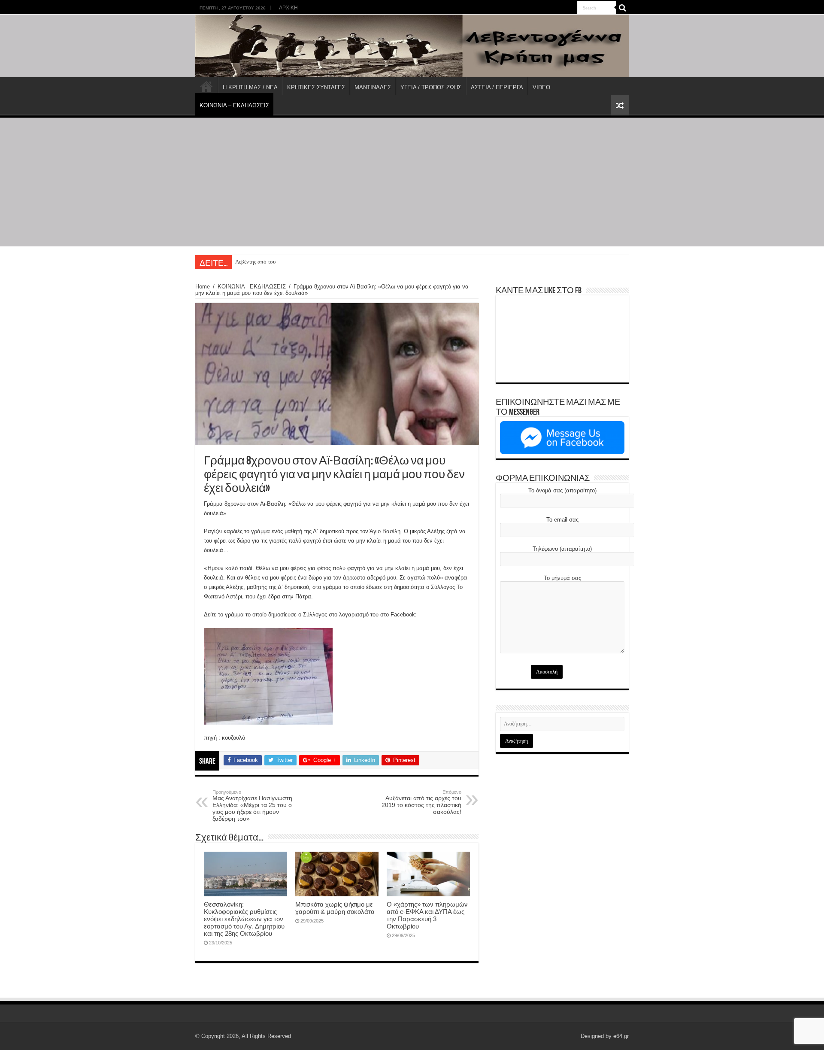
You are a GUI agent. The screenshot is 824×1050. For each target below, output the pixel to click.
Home (202, 286)
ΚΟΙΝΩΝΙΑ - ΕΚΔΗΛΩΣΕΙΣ (252, 286)
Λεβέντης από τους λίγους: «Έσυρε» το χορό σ (287, 261)
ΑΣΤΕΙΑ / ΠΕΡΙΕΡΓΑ (497, 87)
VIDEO (541, 87)
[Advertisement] (412, 182)
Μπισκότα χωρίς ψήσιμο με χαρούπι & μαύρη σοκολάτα (335, 908)
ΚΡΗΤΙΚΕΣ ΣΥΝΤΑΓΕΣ (316, 87)
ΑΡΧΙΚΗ (288, 8)
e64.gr (621, 1036)
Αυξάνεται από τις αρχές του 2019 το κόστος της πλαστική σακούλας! (421, 802)
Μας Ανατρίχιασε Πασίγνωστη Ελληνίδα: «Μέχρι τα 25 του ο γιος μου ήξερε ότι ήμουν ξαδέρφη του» (252, 805)
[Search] (622, 7)
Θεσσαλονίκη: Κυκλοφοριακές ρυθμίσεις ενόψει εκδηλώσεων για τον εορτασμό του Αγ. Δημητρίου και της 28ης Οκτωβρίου (244, 919)
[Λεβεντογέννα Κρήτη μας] (412, 46)
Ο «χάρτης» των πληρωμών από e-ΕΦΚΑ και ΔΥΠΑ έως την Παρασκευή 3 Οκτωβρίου (427, 915)
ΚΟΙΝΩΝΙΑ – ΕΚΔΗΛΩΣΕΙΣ (234, 105)
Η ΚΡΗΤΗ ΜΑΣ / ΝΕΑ (250, 87)
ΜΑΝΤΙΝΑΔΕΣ (372, 87)
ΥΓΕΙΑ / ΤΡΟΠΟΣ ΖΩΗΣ (430, 87)
